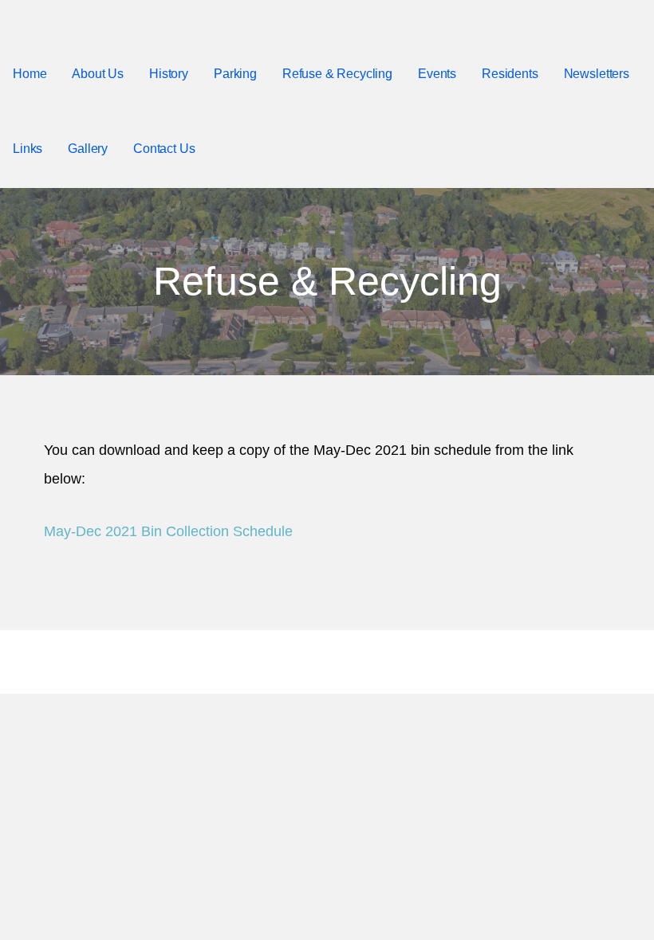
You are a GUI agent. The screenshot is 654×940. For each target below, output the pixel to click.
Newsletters (596, 73)
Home (29, 73)
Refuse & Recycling (337, 73)
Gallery (88, 148)
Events (437, 73)
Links (27, 148)
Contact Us (164, 148)
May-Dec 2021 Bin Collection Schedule (168, 531)
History (168, 73)
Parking (235, 73)
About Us (98, 73)
